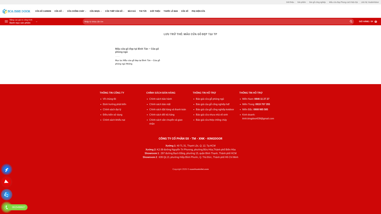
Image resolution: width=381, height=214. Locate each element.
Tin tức (143, 11)
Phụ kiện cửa (198, 11)
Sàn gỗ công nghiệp (317, 2)
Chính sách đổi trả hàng (161, 114)
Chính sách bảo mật (159, 104)
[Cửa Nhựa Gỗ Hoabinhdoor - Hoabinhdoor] (16, 11)
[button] (20, 21)
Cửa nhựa (95, 11)
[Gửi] (351, 21)
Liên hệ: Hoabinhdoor (370, 2)
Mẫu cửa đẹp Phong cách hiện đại (343, 2)
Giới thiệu (290, 2)
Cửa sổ (184, 11)
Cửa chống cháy (75, 11)
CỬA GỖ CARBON (43, 11)
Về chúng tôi (109, 99)
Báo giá (132, 11)
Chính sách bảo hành (160, 99)
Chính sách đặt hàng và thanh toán (167, 109)
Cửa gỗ (58, 11)
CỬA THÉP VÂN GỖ (113, 11)
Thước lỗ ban (171, 11)
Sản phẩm (301, 2)
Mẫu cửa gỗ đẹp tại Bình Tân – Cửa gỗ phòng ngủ (137, 50)
